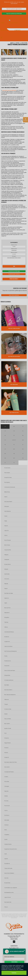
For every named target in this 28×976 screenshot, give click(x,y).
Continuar (14, 972)
